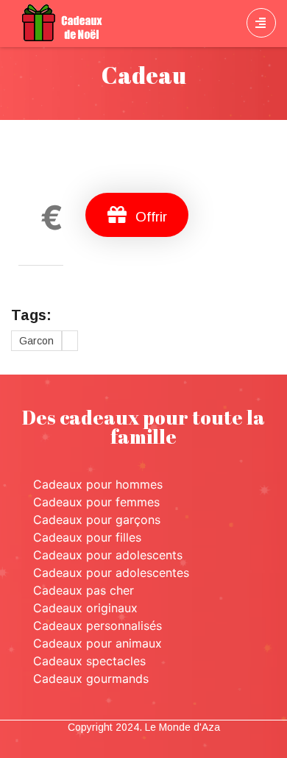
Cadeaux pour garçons (96, 519)
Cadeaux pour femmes (96, 502)
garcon (36, 341)
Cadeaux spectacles (89, 660)
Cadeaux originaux (85, 608)
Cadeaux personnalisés (97, 625)
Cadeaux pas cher (83, 590)
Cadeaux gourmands (91, 678)
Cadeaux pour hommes (98, 484)
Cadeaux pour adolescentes (111, 572)
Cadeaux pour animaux (97, 643)
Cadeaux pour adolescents (108, 555)
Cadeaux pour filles (87, 537)
